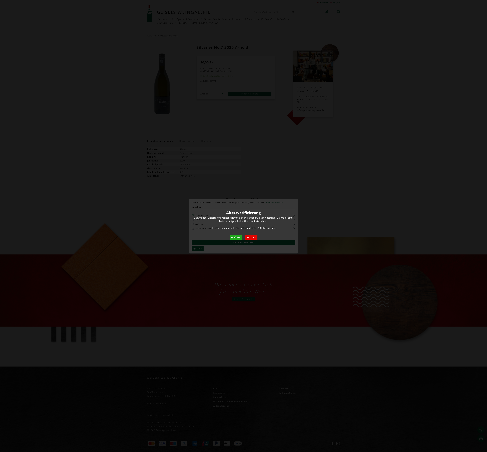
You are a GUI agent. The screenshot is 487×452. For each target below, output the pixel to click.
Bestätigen (235, 237)
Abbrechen (251, 237)
